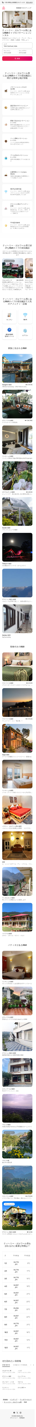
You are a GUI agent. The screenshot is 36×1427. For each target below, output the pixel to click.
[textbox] (10, 53)
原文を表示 (29, 2)
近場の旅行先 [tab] (6, 1365)
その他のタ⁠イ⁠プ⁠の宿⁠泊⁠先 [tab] (20, 1365)
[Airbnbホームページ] (3, 8)
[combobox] (17, 46)
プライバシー (14, 1418)
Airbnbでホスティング (23, 8)
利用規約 (22, 1418)
